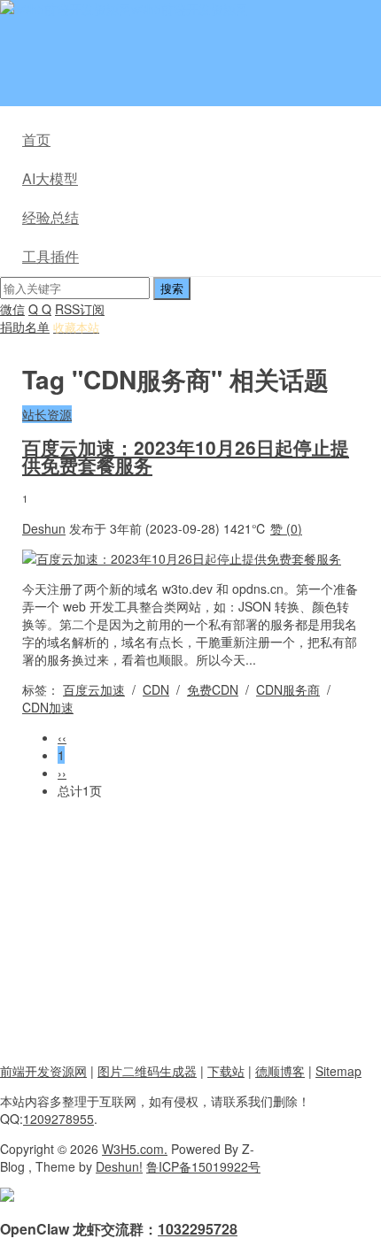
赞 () (286, 528)
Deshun (44, 528)
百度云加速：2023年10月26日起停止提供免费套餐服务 (185, 456)
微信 (12, 309)
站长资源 (47, 414)
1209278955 (58, 1118)
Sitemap (338, 1071)
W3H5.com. (134, 1149)
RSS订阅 (80, 309)
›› (62, 772)
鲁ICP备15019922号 (203, 1166)
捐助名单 (25, 326)
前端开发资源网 (43, 1071)
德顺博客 (280, 1071)
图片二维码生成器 (147, 1071)
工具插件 (50, 256)
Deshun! (119, 1166)
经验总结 (50, 217)
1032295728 (197, 1229)
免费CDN (212, 689)
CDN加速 (48, 707)
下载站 (226, 1071)
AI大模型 (50, 178)
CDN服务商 (288, 689)
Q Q (39, 309)
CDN (156, 689)
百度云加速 (94, 689)
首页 (36, 139)
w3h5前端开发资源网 (189, 9)
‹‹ (62, 737)
